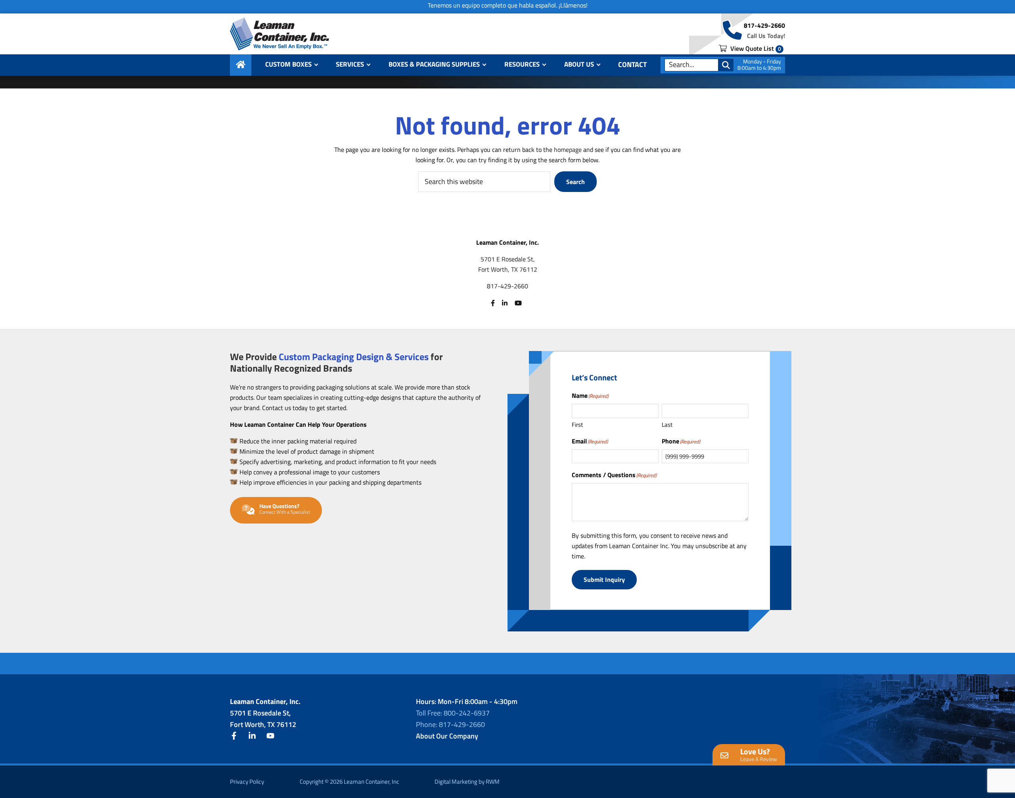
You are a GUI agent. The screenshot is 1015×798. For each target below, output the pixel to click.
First (577, 424)
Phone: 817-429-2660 (450, 724)
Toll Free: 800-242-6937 (453, 713)
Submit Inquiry (604, 579)
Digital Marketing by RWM (467, 781)
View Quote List (755, 48)
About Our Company (447, 736)
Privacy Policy (247, 781)
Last (667, 424)
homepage (568, 149)
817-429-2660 (764, 25)
